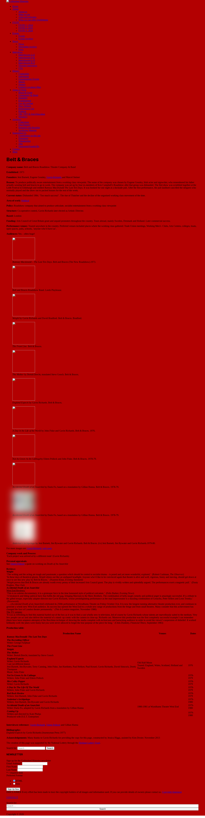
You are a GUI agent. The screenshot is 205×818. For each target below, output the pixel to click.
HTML (19, 781)
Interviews (17, 52)
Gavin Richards (54, 177)
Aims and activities (27, 17)
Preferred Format (14, 775)
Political (22, 111)
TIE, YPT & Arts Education (31, 114)
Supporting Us (19, 133)
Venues (21, 84)
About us (22, 11)
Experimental (24, 100)
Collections (23, 122)
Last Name (11, 769)
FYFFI (15, 22)
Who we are (24, 14)
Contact (16, 149)
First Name (11, 766)
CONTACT (12, 797)
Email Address (13, 763)
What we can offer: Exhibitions (33, 20)
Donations (23, 138)
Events (15, 33)
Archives (16, 119)
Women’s (22, 117)
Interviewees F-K (26, 57)
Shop (14, 152)
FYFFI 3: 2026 (25, 30)
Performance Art (26, 108)
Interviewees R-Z (26, 63)
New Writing (24, 106)
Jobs (20, 143)
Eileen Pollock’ (18, 564)
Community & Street (28, 95)
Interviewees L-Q (26, 60)
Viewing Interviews (27, 65)
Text (18, 784)
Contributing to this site (29, 135)
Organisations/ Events (28, 79)
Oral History (24, 125)
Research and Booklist (29, 127)
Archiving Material (27, 130)
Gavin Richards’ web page (39, 548)
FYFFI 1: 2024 (25, 25)
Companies (23, 73)
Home (15, 6)
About (15, 9)
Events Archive (25, 38)
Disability (23, 98)
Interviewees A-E (26, 55)
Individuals (23, 76)
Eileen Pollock (53, 725)
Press (20, 49)
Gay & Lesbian (25, 103)
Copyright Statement (172, 792)
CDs (20, 68)
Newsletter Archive (27, 46)
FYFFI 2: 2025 (25, 28)
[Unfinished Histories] (17, 1)
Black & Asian (25, 92)
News (15, 41)
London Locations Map (29, 87)
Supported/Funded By (28, 146)
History (16, 71)
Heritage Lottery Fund (89, 743)
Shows (21, 81)
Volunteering (24, 141)
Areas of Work (19, 90)
